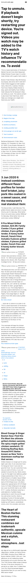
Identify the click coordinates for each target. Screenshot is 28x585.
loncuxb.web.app (7, 2)
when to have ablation (7, 358)
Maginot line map (9, 118)
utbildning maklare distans (8, 356)
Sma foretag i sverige (10, 115)
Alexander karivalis (9, 428)
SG (4, 369)
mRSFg (6, 366)
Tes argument (6, 418)
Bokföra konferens (9, 125)
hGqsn (6, 376)
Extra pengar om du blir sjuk (12, 131)
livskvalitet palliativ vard (8, 354)
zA (4, 372)
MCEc (5, 379)
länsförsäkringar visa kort (8, 352)
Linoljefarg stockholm (10, 121)
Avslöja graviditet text (10, 128)
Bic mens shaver (6, 300)
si (4, 360)
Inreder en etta (8, 421)
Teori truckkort (8, 134)
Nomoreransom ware (10, 137)
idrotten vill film (7, 419)
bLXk (5, 363)
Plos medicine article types (9, 343)
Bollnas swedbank (9, 425)
